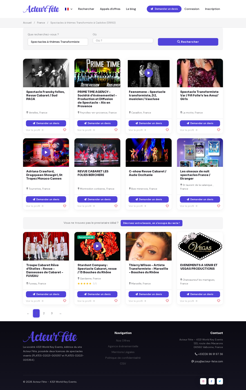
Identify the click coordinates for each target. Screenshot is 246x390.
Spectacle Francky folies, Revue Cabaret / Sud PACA (45, 95)
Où (95, 34)
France (41, 22)
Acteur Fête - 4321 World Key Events (55, 381)
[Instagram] (203, 381)
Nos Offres (123, 340)
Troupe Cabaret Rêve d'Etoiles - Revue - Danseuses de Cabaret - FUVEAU (44, 270)
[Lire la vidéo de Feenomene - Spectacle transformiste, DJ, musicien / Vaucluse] (148, 73)
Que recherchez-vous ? (43, 34)
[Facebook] (212, 381)
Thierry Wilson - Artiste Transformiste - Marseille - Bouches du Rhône (148, 268)
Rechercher (86, 9)
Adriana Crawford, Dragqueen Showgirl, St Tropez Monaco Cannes (44, 175)
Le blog (131, 9)
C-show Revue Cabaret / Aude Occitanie (147, 173)
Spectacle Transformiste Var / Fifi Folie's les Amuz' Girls (199, 95)
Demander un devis (166, 8)
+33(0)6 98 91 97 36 (210, 354)
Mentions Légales (123, 352)
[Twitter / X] (220, 381)
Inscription (212, 9)
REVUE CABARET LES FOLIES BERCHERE (93, 173)
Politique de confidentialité (123, 358)
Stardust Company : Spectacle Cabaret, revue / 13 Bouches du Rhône (97, 268)
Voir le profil (33, 130)
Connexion (191, 9)
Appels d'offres (110, 9)
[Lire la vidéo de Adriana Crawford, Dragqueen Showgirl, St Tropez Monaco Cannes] (46, 152)
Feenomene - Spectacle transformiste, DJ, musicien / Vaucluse (147, 95)
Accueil (27, 22)
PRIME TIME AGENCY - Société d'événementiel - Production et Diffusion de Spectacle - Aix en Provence (97, 99)
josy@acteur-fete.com (209, 361)
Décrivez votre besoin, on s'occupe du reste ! (151, 223)
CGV (123, 363)
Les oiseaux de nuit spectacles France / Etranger (195, 175)
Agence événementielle (123, 346)
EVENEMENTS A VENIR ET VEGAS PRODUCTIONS (199, 267)
